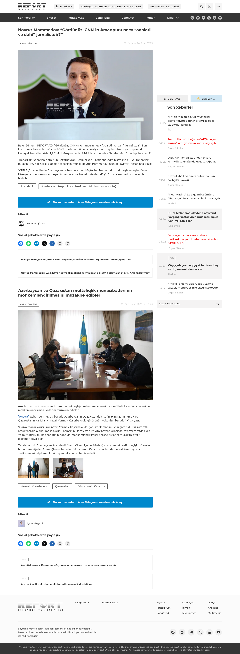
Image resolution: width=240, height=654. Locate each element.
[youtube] (220, 18)
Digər (171, 17)
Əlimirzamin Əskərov (91, 486)
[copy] (67, 243)
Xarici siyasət (28, 43)
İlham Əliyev (64, 6)
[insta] (198, 18)
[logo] (32, 6)
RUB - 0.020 (174, 98)
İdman (186, 607)
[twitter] (209, 18)
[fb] (192, 18)
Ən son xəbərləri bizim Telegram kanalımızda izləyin (89, 202)
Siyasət (161, 602)
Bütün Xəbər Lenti (169, 303)
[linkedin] (214, 18)
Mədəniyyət (189, 613)
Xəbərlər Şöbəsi (36, 223)
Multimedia (214, 613)
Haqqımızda (82, 602)
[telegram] (203, 18)
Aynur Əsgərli (35, 523)
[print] (60, 243)
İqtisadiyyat (163, 607)
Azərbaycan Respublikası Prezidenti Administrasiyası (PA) (78, 186)
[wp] (28, 243)
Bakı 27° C (208, 98)
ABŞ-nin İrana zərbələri (164, 6)
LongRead (163, 613)
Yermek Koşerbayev (34, 486)
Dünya (212, 602)
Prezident (27, 186)
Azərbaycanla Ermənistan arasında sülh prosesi (110, 6)
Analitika (213, 607)
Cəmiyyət (188, 602)
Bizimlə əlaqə (110, 602)
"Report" (23, 416)
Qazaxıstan (62, 486)
